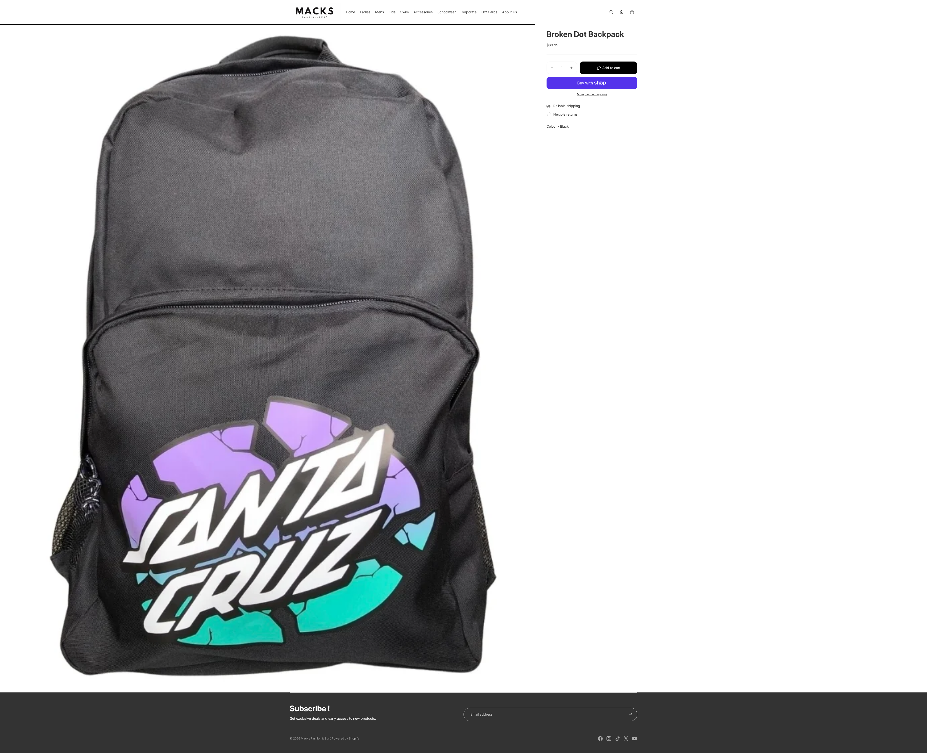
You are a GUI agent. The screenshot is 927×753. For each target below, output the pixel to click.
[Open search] (611, 12)
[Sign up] (630, 714)
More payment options (592, 94)
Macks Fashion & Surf (315, 738)
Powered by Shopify (345, 738)
